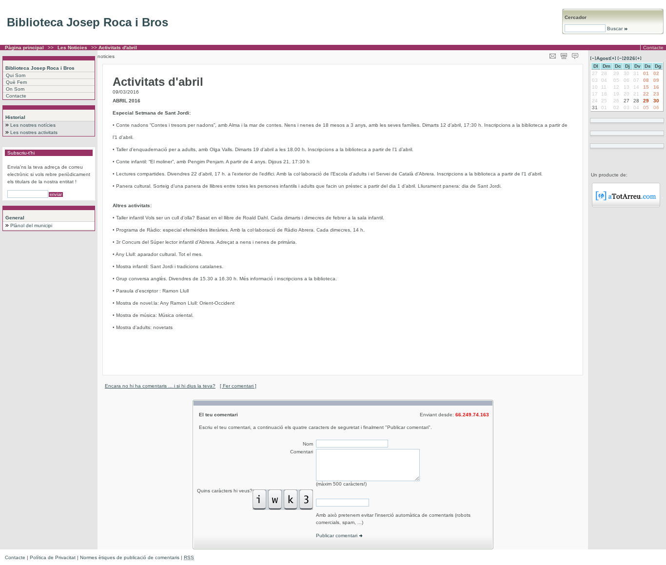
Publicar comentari (337, 535)
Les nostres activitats (34, 132)
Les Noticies (72, 47)
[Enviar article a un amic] (552, 54)
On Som (15, 89)
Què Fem (16, 82)
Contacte (653, 47)
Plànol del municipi (31, 225)
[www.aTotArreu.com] (626, 205)
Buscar (615, 28)
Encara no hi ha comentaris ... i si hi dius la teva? (160, 386)
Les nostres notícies (33, 125)
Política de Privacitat (53, 557)
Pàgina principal (24, 47)
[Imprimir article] (564, 54)
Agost (603, 58)
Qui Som (15, 75)
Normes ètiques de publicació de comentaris (129, 557)
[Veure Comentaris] (575, 54)
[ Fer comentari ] (238, 386)
